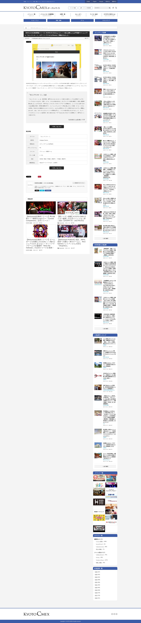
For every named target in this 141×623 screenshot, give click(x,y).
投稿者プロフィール (79, 183)
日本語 (88, 1)
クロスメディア (106, 20)
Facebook (48, 190)
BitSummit (33, 28)
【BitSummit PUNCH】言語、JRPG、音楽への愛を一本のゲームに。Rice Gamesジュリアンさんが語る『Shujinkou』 (109, 215)
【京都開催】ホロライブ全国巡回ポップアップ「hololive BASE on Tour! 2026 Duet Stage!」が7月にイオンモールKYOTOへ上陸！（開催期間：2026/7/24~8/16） (109, 285)
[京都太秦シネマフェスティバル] (111, 497)
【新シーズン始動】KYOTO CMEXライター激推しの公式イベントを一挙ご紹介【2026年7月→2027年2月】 (109, 130)
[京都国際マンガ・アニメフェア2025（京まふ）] (99, 487)
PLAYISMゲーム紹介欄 (74, 119)
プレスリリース (100, 546)
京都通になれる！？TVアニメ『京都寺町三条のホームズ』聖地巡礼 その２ (109, 444)
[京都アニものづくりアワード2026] (111, 481)
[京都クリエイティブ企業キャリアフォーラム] (99, 520)
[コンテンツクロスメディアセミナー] (111, 492)
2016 (96, 598)
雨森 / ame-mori (106, 71)
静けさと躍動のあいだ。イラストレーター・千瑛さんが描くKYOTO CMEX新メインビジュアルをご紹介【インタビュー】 (109, 144)
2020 (96, 587)
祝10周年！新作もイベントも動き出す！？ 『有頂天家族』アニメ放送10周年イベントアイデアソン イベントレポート (109, 432)
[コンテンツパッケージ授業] (99, 495)
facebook (116, 614)
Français (101, 1)
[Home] (26, 28)
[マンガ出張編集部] (111, 513)
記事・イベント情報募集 (85, 7)
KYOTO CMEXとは (109, 15)
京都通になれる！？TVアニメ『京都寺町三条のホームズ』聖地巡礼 (109, 364)
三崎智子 (104, 344)
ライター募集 (73, 7)
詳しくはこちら (57, 126)
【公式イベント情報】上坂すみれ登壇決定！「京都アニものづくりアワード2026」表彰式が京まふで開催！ (109, 157)
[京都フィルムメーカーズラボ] (111, 503)
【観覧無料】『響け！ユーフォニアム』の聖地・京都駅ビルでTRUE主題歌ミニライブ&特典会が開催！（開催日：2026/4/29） (109, 252)
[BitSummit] (99, 531)
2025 (96, 574)
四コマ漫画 (99, 549)
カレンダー (78, 15)
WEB (37, 190)
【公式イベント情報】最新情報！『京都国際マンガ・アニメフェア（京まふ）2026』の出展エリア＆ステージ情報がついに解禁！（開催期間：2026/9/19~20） (109, 172)
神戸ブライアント (106, 459)
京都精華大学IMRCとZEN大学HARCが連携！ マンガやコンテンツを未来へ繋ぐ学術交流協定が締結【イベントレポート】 (109, 116)
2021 (96, 585)
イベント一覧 (31, 15)
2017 (96, 595)
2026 (96, 572)
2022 (96, 582)
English (94, 1)
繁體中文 (114, 1)
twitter (114, 614)
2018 (96, 592)
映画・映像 (58, 20)
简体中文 (108, 1)
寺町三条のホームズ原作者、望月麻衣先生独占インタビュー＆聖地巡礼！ (109, 387)
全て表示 (106, 238)
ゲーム (82, 20)
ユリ (104, 95)
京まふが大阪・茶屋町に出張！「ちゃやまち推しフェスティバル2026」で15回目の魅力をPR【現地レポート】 (109, 201)
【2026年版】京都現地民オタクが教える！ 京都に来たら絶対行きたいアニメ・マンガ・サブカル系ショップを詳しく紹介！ (109, 317)
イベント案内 (99, 541)
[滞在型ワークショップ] (99, 513)
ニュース (45, 28)
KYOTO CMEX (38, 183)
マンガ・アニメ (35, 20)
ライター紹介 (94, 15)
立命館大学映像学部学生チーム (109, 389)
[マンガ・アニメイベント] (111, 487)
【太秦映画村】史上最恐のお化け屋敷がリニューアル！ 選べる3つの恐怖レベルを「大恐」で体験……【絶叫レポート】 (109, 39)
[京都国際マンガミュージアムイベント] (111, 508)
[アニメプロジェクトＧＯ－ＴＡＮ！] (111, 519)
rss (112, 614)
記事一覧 (62, 15)
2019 (96, 590)
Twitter (42, 190)
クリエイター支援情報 (47, 15)
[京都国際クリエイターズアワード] (99, 480)
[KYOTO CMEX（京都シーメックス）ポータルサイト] (42, 8)
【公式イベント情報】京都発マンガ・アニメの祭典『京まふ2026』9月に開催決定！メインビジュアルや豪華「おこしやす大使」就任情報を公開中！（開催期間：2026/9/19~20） (109, 302)
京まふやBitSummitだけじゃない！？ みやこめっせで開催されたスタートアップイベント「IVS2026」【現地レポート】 (109, 188)
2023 (96, 579)
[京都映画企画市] (111, 524)
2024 (96, 577)
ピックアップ (99, 544)
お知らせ (38, 28)
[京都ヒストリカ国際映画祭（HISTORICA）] (99, 505)
